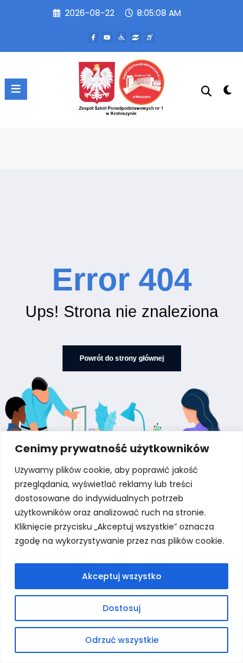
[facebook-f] (93, 37)
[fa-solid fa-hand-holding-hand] (135, 37)
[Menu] (16, 89)
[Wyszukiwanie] (206, 91)
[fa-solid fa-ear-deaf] (150, 37)
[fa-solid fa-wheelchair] (121, 37)
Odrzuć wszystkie (122, 640)
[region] (121, 547)
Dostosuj (121, 608)
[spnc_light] (228, 92)
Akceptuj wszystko (122, 576)
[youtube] (107, 37)
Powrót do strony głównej (122, 358)
